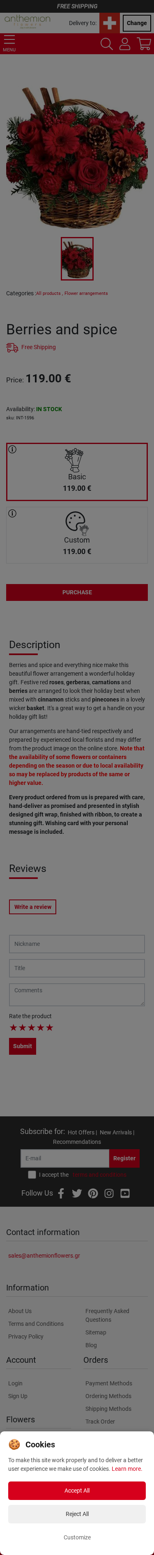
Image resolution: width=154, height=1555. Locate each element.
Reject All (77, 1514)
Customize (77, 1537)
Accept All (77, 1490)
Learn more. (127, 1468)
